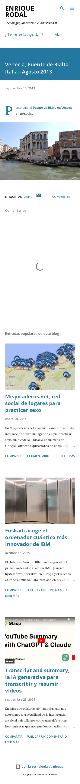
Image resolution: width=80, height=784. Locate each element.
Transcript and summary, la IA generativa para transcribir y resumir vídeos (37, 680)
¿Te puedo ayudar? (24, 34)
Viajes (27, 197)
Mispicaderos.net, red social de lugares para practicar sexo (33, 403)
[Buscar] (62, 7)
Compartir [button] (61, 197)
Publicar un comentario (46, 590)
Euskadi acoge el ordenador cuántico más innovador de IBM (36, 537)
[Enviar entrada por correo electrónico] (38, 197)
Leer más (68, 456)
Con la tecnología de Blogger (43, 767)
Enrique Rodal (19, 11)
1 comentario (37, 456)
